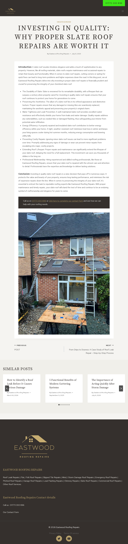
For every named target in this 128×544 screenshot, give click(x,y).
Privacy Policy (55, 533)
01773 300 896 (114, 3)
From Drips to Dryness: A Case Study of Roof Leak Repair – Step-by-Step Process (91, 349)
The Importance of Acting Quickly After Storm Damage (103, 384)
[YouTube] (69, 538)
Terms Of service (71, 533)
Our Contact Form (11, 512)
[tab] (59, 404)
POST (20, 347)
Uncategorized (64, 22)
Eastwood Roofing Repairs (59, 54)
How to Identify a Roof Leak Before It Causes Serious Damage (20, 384)
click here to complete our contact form (66, 201)
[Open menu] (122, 11)
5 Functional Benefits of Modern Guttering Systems (62, 384)
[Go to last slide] (7, 388)
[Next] (121, 388)
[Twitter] (59, 538)
